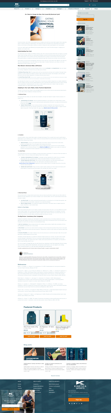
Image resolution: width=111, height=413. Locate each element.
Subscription (52, 392)
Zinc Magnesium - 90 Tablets (47, 326)
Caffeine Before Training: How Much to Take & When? (89, 28)
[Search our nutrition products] (68, 5)
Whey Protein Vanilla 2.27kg (31, 326)
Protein (19, 384)
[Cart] (95, 5)
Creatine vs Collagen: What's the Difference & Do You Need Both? (90, 50)
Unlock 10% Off (11, 409)
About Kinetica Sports (54, 384)
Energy (19, 386)
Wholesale (95, 1)
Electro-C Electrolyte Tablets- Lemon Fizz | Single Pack (63, 327)
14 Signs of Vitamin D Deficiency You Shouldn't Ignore (89, 39)
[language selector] (89, 5)
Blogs (50, 388)
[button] (16, 9)
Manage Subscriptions (38, 386)
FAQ (91, 1)
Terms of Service (37, 392)
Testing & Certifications (54, 386)
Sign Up (85, 19)
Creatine (20, 388)
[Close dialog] (34, 391)
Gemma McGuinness (28, 253)
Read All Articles (55, 375)
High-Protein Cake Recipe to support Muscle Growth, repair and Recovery (90, 64)
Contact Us (35, 384)
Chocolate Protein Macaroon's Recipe (88, 75)
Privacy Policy (36, 390)
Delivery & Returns (37, 388)
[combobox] (54, 5)
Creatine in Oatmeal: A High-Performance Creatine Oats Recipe (90, 86)
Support (87, 1)
